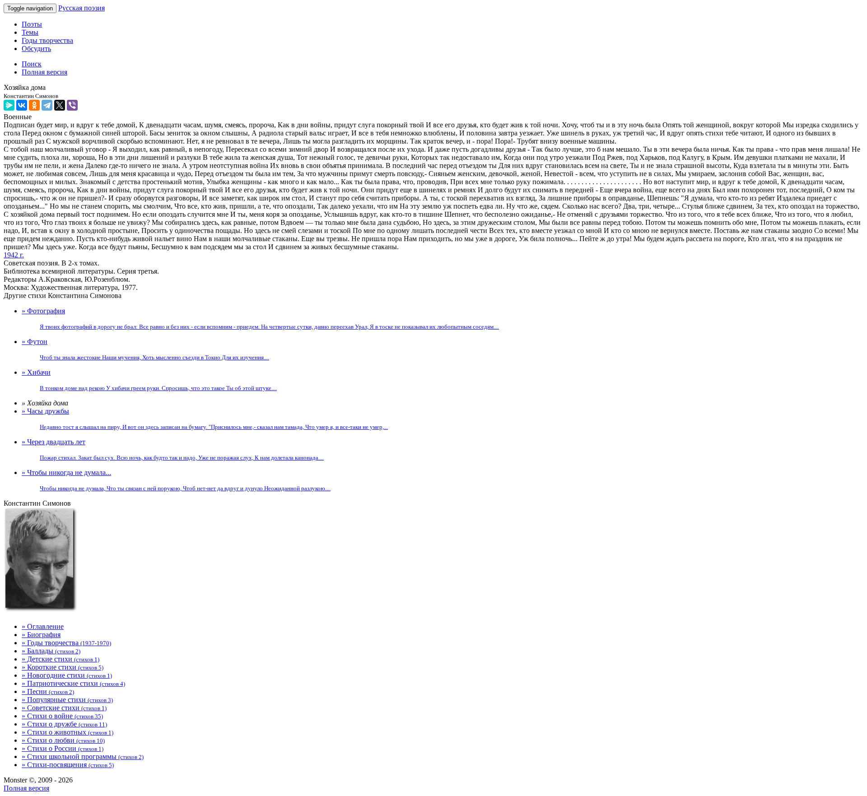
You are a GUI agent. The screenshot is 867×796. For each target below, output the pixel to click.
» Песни (48, 691)
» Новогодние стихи (67, 675)
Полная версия (26, 788)
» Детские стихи (60, 659)
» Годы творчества (66, 643)
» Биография (41, 634)
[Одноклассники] (34, 105)
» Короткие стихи (62, 667)
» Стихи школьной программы (83, 756)
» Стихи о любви (63, 740)
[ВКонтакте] (21, 105)
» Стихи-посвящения (68, 764)
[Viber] (72, 105)
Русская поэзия (81, 8)
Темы (30, 32)
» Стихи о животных (67, 732)
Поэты (32, 24)
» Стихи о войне (62, 716)
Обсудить (36, 48)
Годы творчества (47, 40)
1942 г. (14, 255)
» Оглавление (43, 626)
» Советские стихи (64, 708)
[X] (59, 105)
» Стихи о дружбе (64, 724)
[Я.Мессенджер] (9, 105)
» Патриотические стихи (73, 683)
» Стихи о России (62, 748)
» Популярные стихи (67, 699)
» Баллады (51, 651)
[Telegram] (47, 105)
